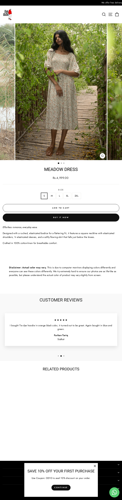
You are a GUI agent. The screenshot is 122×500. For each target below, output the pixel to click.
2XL (76, 196)
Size (61, 189)
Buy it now (61, 217)
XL (67, 196)
